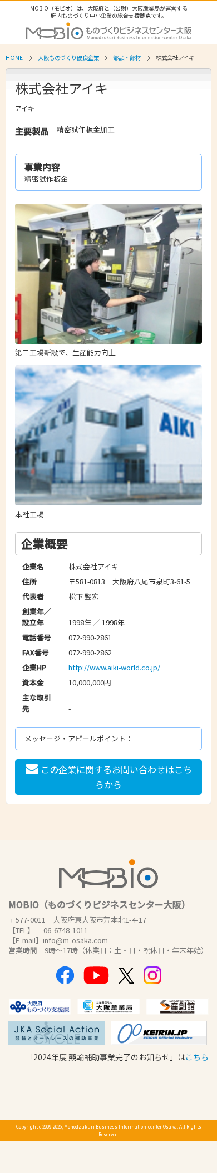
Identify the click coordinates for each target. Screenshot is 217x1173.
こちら (197, 1056)
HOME (14, 57)
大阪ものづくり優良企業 (68, 57)
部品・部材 (127, 57)
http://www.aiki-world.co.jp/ (114, 667)
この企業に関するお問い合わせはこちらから (116, 777)
